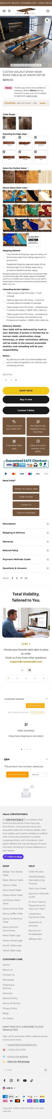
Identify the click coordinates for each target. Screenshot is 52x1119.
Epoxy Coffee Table (13, 913)
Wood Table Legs (12, 950)
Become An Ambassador (35, 932)
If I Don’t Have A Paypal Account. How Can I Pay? (37, 905)
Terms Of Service (11, 1003)
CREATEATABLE (27, 1108)
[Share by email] (26, 578)
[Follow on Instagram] (11, 1080)
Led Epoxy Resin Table (11, 902)
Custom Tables (26, 410)
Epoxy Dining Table (13, 908)
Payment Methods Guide (39, 895)
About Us (8, 970)
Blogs (6, 1013)
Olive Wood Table (12, 890)
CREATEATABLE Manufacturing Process (37, 880)
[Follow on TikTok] (31, 1080)
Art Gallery (8, 1018)
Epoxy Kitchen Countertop (10, 929)
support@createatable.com (22, 1044)
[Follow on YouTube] (25, 1080)
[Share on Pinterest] (21, 578)
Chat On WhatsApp (26, 513)
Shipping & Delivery (8, 987)
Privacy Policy (10, 1008)
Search (6, 965)
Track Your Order (37, 888)
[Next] (29, 670)
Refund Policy (10, 998)
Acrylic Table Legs (12, 945)
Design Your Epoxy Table (26, 489)
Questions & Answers (35, 924)
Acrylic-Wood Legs (12, 940)
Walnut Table (10, 885)
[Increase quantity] (16, 380)
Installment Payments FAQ (37, 916)
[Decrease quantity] (6, 380)
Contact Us (26, 505)
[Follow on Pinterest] (18, 1080)
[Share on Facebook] (12, 578)
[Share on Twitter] (17, 578)
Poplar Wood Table (13, 895)
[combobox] (39, 774)
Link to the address (17, 1056)
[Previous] (22, 670)
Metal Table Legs (12, 935)
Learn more (31, 96)
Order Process (26, 497)
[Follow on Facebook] (4, 1080)
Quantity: (7, 374)
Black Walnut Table (13, 880)
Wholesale (8, 980)
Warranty (7, 993)
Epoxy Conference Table (12, 920)
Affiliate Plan (35, 939)
